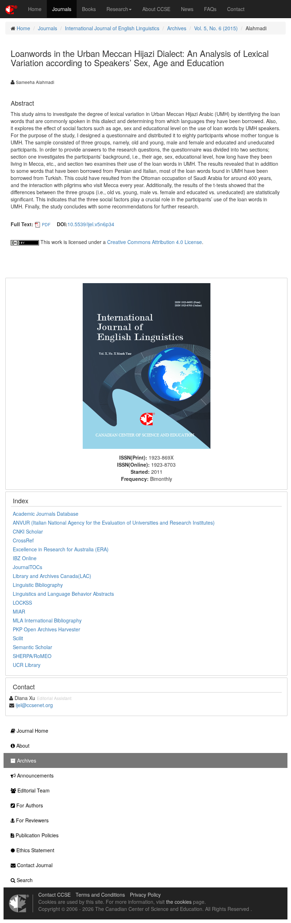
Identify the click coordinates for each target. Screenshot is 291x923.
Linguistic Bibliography (38, 584)
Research (117, 8)
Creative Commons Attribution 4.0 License (154, 241)
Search (24, 880)
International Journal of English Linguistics (112, 28)
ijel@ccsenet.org (34, 705)
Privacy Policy (145, 894)
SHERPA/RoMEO (32, 655)
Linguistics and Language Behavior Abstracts (63, 593)
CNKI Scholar (28, 531)
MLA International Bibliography (47, 620)
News (187, 8)
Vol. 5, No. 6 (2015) (216, 28)
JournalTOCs (27, 567)
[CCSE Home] (11, 9)
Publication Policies (36, 835)
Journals (61, 8)
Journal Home (31, 730)
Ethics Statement (34, 850)
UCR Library (26, 664)
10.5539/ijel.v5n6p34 (90, 224)
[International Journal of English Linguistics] (146, 365)
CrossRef (23, 540)
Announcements (35, 775)
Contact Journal (34, 865)
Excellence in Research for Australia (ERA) (61, 549)
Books (89, 8)
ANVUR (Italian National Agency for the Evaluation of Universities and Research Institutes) (114, 522)
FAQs (210, 8)
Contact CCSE (54, 894)
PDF (46, 224)
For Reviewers (32, 820)
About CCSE (156, 8)
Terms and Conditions (100, 894)
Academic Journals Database (45, 513)
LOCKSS (22, 602)
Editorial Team (33, 790)
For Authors (29, 805)
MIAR (19, 611)
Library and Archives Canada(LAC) (52, 575)
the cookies (179, 901)
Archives (176, 28)
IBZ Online (25, 558)
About (22, 745)
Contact (236, 8)
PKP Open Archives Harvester (46, 629)
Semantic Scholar (32, 647)
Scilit (18, 638)
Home (35, 8)
